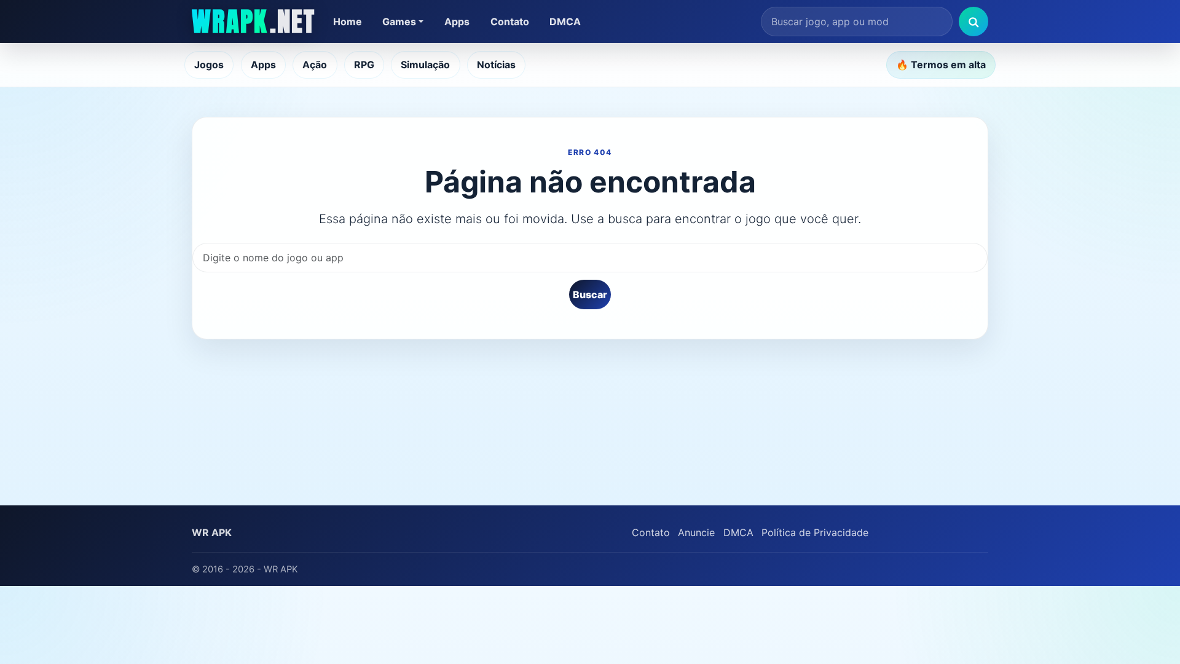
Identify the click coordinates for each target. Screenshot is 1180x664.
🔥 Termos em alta (941, 64)
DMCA (565, 21)
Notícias (496, 64)
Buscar (590, 294)
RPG (364, 64)
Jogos (209, 64)
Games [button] (399, 21)
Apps (457, 21)
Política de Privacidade (814, 532)
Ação (314, 64)
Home (347, 21)
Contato (509, 21)
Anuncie (696, 532)
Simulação (425, 64)
